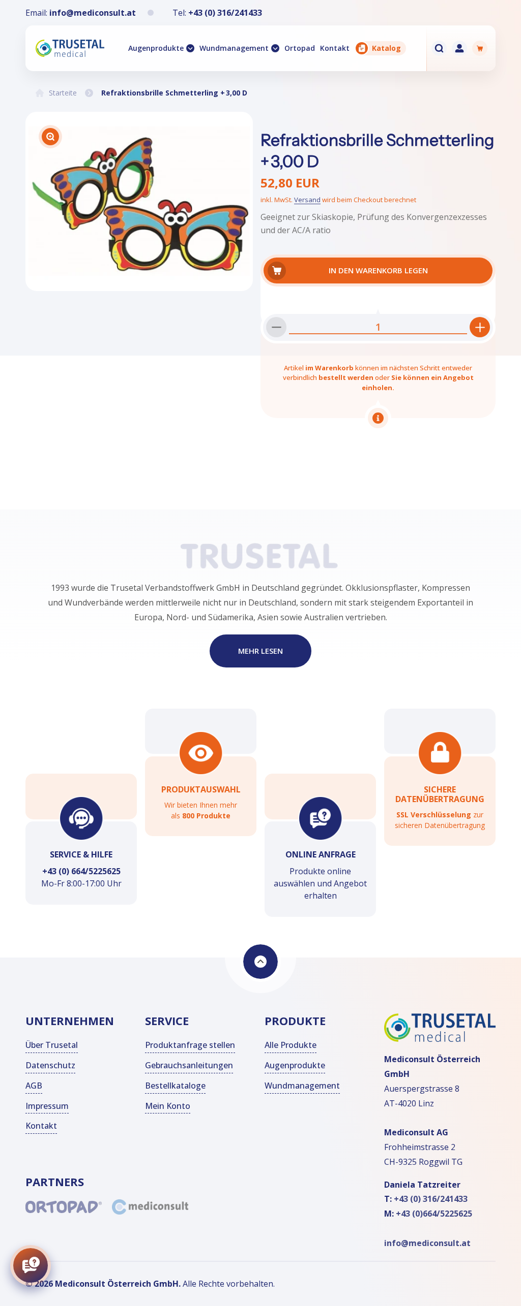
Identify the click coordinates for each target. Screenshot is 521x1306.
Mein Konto (167, 1105)
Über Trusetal (51, 1044)
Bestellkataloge (175, 1085)
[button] (161, 48)
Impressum (47, 1105)
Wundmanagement (234, 48)
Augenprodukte (156, 48)
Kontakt (41, 1125)
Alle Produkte (290, 1044)
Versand (307, 199)
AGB (33, 1085)
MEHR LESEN (260, 651)
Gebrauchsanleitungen (189, 1065)
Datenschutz (50, 1065)
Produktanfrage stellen (190, 1044)
